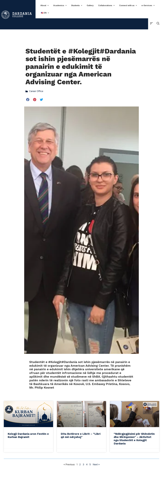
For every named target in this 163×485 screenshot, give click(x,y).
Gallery (90, 5)
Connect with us (126, 5)
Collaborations (105, 5)
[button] (27, 99)
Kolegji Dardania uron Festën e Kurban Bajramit (28, 435)
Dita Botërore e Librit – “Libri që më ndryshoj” (80, 435)
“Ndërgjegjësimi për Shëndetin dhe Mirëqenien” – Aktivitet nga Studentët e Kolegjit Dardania (134, 438)
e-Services (146, 5)
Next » (96, 464)
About (43, 5)
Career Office (36, 91)
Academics (58, 5)
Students (75, 5)
